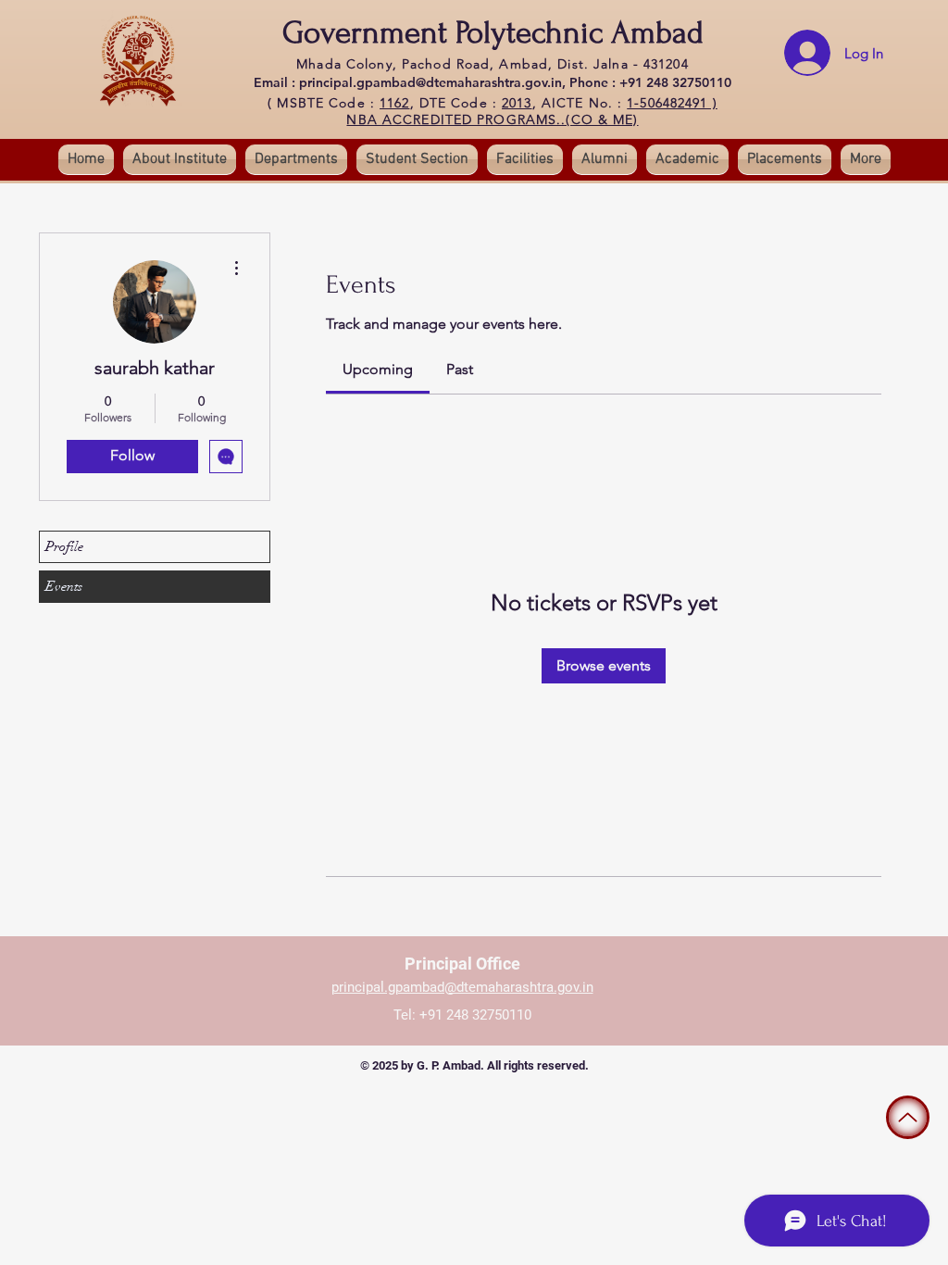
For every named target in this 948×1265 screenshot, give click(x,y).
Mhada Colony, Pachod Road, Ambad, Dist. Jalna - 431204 (492, 64)
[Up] (907, 1117)
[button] (417, 159)
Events (63, 586)
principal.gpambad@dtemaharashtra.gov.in (462, 987)
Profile (64, 546)
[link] (378, 369)
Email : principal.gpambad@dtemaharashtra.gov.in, (411, 82)
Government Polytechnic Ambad (493, 33)
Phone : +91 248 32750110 (650, 82)
